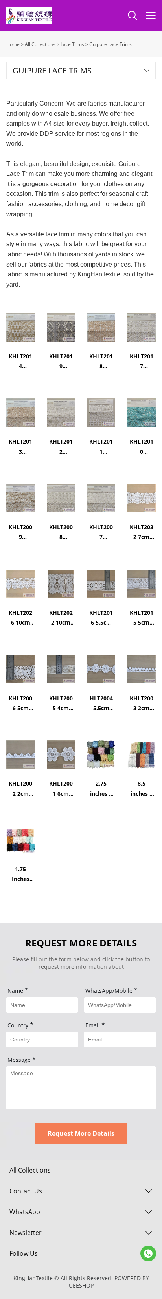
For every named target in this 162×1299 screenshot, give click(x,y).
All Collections (40, 44)
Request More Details (81, 1133)
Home (13, 44)
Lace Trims (72, 44)
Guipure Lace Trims (110, 44)
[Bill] (148, 1253)
